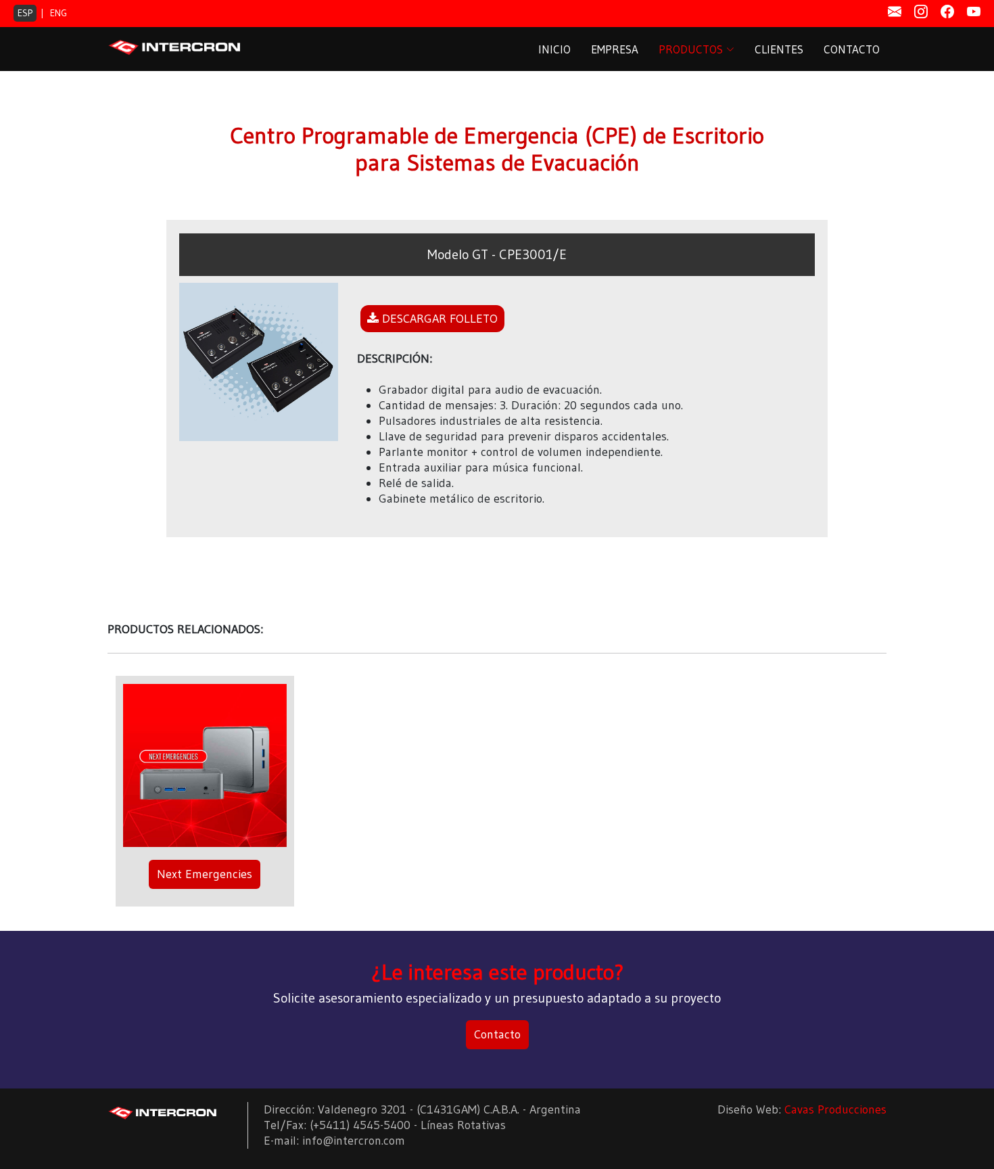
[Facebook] (947, 12)
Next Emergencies (204, 874)
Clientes (779, 49)
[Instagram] (921, 12)
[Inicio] (163, 1112)
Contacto (852, 49)
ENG (58, 13)
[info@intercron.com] (894, 12)
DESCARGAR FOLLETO (438, 318)
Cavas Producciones (835, 1109)
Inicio (554, 49)
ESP (25, 13)
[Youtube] (973, 12)
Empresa (614, 49)
